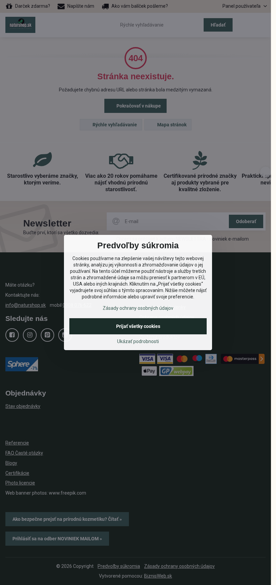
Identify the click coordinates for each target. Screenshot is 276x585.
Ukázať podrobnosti (138, 341)
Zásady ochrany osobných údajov (138, 308)
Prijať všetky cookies (138, 326)
